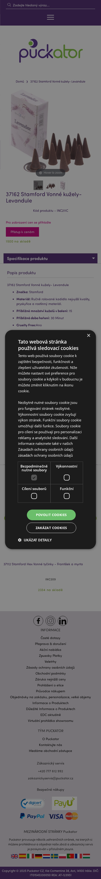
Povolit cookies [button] (51, 514)
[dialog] (50, 439)
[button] (35, 540)
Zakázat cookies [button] (51, 528)
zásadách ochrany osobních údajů (45, 455)
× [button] (88, 335)
